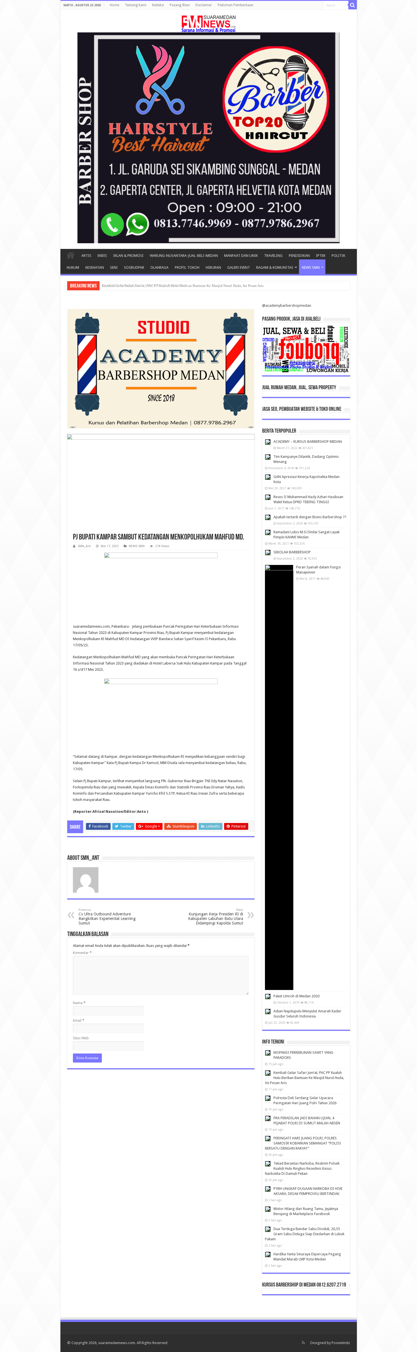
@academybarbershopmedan (286, 305)
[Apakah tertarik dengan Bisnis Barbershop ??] (268, 517)
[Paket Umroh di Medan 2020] (268, 996)
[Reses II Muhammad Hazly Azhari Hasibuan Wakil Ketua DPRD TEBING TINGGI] (268, 497)
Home (114, 5)
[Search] (352, 5)
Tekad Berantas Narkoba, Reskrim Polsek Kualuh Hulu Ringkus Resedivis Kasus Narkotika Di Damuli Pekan (302, 1168)
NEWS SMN (311, 267)
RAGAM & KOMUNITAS (274, 267)
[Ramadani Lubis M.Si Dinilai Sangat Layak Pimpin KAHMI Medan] (268, 532)
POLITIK (338, 255)
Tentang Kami (135, 5)
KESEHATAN (94, 267)
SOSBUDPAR (134, 267)
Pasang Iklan (180, 5)
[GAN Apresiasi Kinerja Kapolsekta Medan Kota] (268, 477)
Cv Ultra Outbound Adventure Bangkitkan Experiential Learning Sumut (107, 916)
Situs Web (81, 1038)
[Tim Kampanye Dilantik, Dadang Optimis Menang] (268, 457)
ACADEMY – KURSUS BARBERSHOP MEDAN (307, 441)
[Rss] (303, 1342)
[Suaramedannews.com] (208, 22)
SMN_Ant (84, 546)
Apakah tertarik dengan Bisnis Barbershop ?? (309, 517)
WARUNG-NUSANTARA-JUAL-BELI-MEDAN (184, 255)
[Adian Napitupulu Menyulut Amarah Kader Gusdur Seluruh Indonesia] (268, 1011)
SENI (114, 267)
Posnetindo (341, 1343)
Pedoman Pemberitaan (235, 5)
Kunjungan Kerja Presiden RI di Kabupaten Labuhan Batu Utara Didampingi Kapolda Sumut (215, 916)
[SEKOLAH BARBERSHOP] (268, 552)
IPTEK (320, 255)
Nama (79, 1003)
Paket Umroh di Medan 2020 (296, 996)
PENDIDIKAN (299, 255)
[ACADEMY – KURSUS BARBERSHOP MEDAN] (268, 442)
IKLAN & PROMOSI (128, 255)
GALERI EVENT (238, 267)
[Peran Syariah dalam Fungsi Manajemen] (279, 777)
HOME (70, 255)
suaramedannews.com (116, 1343)
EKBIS (102, 255)
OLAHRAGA (159, 267)
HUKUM (73, 267)
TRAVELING (273, 255)
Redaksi (158, 5)
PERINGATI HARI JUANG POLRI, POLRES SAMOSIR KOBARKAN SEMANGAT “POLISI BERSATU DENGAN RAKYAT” (303, 1143)
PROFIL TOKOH (187, 267)
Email (78, 1020)
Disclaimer (203, 5)
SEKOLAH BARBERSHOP (292, 552)
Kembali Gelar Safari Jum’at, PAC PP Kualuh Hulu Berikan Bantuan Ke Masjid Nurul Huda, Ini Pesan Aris (183, 285)
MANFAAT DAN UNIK (241, 255)
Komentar (82, 953)
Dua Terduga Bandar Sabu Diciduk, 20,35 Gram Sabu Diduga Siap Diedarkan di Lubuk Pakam (304, 1234)
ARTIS (86, 255)
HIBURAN (213, 267)
